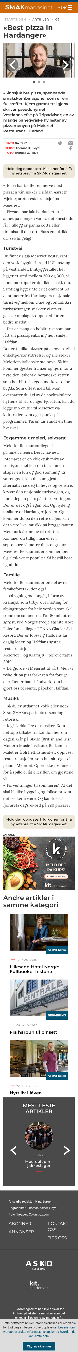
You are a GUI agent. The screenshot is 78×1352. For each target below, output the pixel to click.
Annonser (21, 1231)
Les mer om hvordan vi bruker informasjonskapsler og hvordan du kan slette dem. (39, 1331)
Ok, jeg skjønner (39, 1346)
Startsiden (15, 19)
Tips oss (57, 1237)
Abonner (20, 1223)
